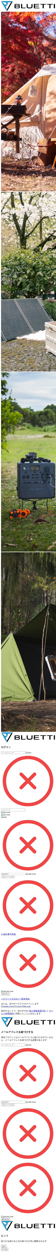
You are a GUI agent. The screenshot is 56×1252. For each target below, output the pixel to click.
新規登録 (25, 999)
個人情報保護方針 (37, 1011)
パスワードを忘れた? (11, 999)
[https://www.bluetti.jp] (28, 10)
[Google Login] (7, 1006)
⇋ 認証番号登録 (8, 934)
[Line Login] (26, 1006)
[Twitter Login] (17, 1006)
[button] (8, 877)
